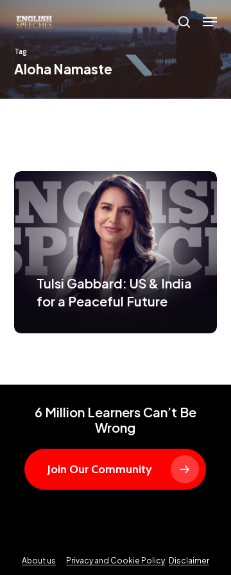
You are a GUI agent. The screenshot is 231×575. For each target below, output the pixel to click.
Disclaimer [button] (189, 560)
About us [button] (39, 560)
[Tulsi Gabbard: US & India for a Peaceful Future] (116, 252)
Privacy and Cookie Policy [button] (115, 560)
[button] (210, 21)
